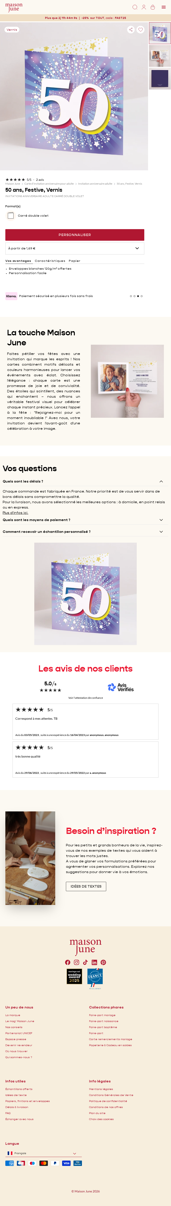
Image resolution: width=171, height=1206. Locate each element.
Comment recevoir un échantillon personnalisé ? (47, 531)
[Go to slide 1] (131, 296)
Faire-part (96, 1033)
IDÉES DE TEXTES (86, 886)
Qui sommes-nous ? (18, 1057)
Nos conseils (13, 1027)
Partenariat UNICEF (18, 1033)
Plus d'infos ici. (15, 512)
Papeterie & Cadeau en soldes (110, 1045)
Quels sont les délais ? (23, 481)
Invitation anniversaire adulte (95, 183)
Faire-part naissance (103, 1021)
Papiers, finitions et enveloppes (27, 1101)
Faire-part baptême (103, 1027)
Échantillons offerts (19, 1089)
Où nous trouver (16, 1051)
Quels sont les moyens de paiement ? (36, 519)
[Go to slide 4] (141, 296)
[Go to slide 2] (134, 296)
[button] (120, 18)
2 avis (40, 179)
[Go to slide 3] (138, 296)
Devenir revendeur (18, 1045)
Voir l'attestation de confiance (85, 697)
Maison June (12, 183)
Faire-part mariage (102, 1015)
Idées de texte (16, 1095)
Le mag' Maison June (19, 1021)
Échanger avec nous (19, 1119)
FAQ (7, 1113)
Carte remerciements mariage (110, 1039)
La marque (12, 1015)
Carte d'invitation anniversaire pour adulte (49, 183)
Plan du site (97, 1113)
